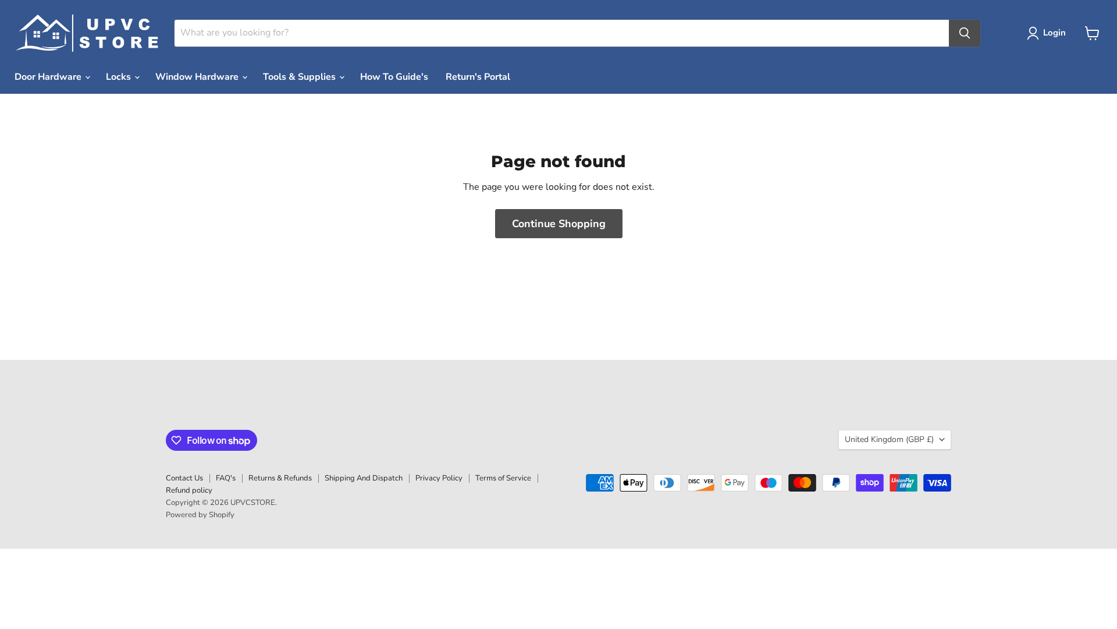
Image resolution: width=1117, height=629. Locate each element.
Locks (119, 76)
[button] (1048, 33)
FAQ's (226, 478)
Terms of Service (503, 478)
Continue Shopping (559, 224)
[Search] (964, 33)
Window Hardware (198, 76)
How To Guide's (394, 76)
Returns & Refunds (280, 478)
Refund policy (189, 490)
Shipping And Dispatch (364, 478)
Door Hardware (49, 76)
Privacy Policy (439, 478)
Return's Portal (478, 76)
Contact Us (184, 478)
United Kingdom (889, 439)
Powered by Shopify (200, 515)
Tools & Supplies (300, 76)
